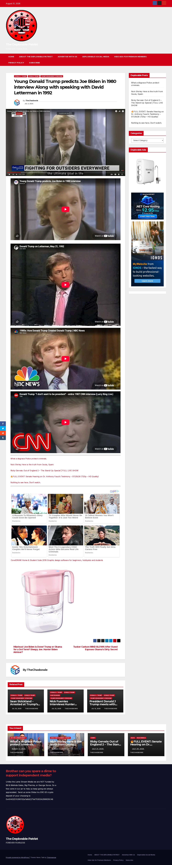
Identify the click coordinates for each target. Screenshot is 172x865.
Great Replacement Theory (60, 738)
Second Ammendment (18, 738)
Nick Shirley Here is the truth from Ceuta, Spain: (32, 464)
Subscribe (34, 63)
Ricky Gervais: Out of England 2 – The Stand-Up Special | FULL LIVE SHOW (44, 470)
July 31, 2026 (98, 749)
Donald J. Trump (20, 76)
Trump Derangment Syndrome (51, 76)
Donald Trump (34, 76)
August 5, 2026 (19, 749)
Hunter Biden (55, 695)
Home (11, 57)
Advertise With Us (67, 57)
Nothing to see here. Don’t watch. (25, 482)
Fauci (133, 738)
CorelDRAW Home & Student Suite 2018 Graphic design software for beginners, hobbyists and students (57, 560)
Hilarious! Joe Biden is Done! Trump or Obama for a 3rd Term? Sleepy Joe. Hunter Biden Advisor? (37, 649)
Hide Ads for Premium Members (130, 57)
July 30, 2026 (138, 749)
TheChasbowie (32, 100)
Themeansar (51, 857)
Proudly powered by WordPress (17, 857)
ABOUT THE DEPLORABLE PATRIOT (36, 57)
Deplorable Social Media (95, 57)
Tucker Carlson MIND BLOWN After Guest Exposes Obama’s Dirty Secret (95, 648)
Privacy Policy (16, 63)
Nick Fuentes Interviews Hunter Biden (62, 704)
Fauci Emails (141, 738)
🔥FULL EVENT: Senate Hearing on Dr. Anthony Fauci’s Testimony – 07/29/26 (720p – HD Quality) (55, 476)
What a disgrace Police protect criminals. (29, 458)
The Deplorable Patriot (22, 44)
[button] (160, 60)
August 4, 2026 (59, 749)
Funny (93, 738)
